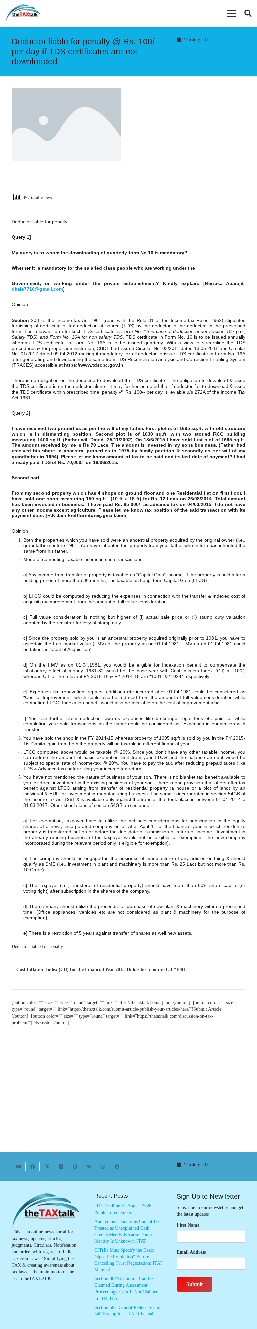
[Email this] (19, 1166)
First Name (188, 1225)
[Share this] (33, 1166)
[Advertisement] (190, 143)
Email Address (191, 1252)
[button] (231, 13)
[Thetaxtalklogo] (23, 13)
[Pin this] (75, 1166)
